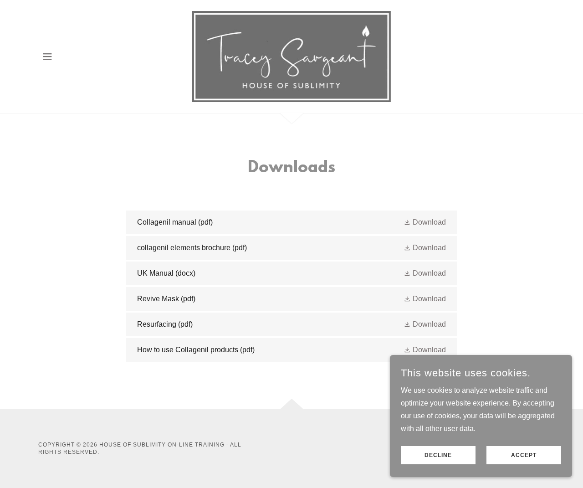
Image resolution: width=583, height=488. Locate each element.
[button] (47, 56)
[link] (291, 56)
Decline (438, 455)
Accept (524, 455)
